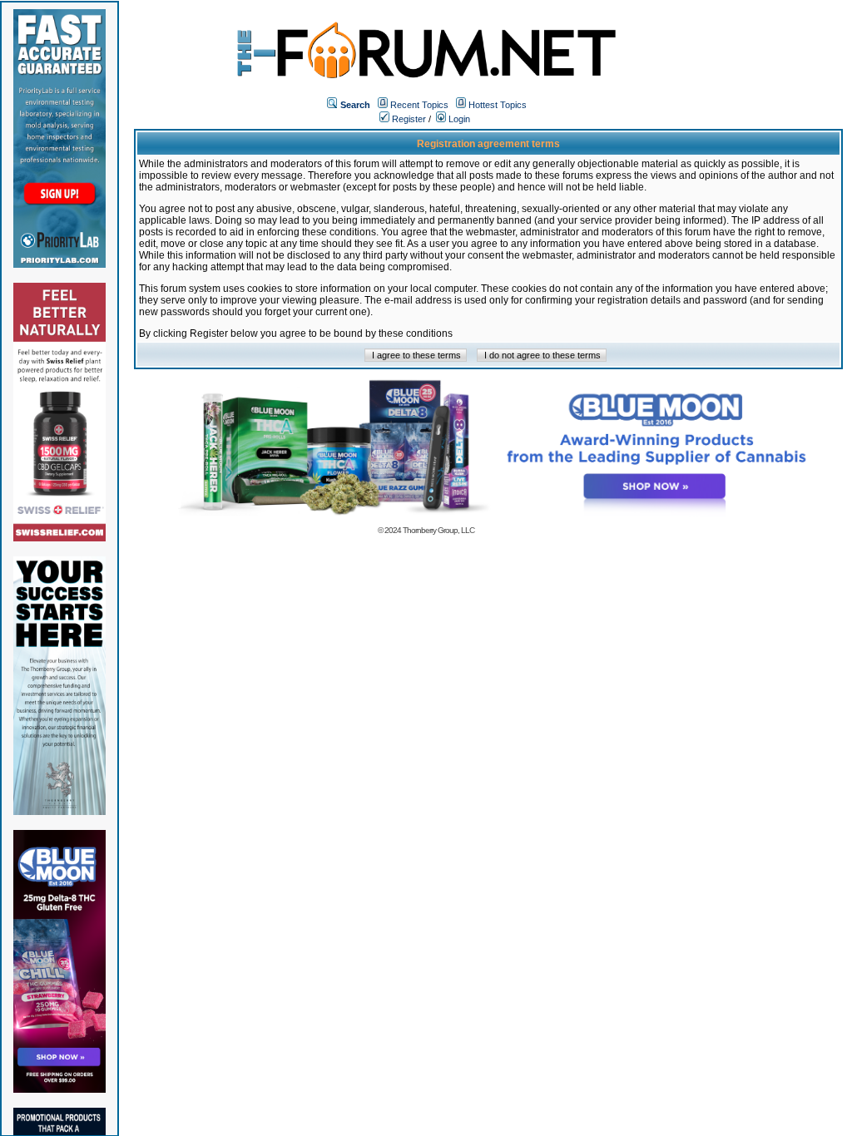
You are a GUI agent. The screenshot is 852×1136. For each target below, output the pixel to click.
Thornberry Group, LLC (438, 530)
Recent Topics (419, 105)
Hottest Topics (497, 105)
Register (407, 119)
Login (458, 119)
